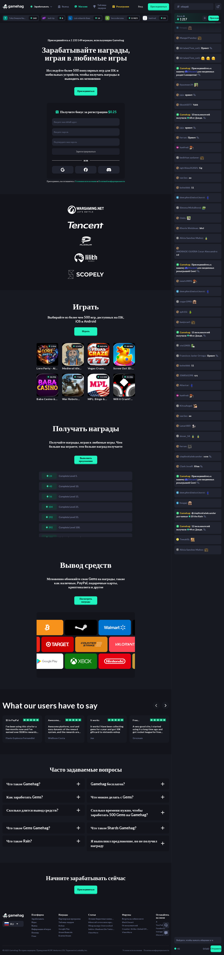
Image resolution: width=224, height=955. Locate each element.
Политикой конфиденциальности (111, 181)
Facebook (160, 928)
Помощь (35, 932)
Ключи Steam (65, 935)
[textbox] (194, 940)
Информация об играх (41, 929)
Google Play (64, 929)
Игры (33, 922)
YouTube (160, 925)
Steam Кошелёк (65, 932)
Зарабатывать (37, 919)
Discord (192, 479)
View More (93, 932)
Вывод (34, 925)
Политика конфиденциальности (156, 950)
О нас (33, 936)
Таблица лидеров (66, 922)
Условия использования (132, 950)
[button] (41, 6)
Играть (86, 331)
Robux (61, 925)
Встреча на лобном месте (133, 919)
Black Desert (128, 922)
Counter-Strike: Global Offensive (135, 929)
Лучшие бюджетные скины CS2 (101, 919)
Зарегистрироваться (85, 151)
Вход (140, 6)
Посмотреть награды (86, 600)
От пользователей (130, 925)
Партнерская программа (70, 919)
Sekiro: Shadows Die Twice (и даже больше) (101, 929)
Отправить (216, 948)
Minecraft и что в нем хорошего (101, 922)
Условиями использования (86, 181)
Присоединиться (158, 6)
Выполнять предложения (86, 459)
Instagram (160, 931)
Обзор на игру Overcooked (100, 925)
